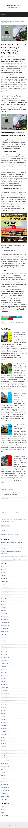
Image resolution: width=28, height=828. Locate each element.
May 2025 (3, 607)
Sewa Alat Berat (14, 5)
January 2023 (4, 690)
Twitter (19, 316)
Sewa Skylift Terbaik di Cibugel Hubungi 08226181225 (14, 559)
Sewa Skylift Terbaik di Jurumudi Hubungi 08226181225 (20, 366)
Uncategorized (4, 815)
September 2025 (5, 595)
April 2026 (3, 575)
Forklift (2, 809)
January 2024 (4, 654)
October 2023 (4, 663)
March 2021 (4, 749)
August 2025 (4, 598)
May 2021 (3, 743)
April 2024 (3, 646)
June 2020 (3, 769)
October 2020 (4, 763)
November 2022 (5, 696)
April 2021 (3, 746)
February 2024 (4, 651)
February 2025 (4, 616)
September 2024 (5, 631)
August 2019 (4, 799)
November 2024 (5, 625)
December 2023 (5, 657)
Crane (2, 806)
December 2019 (5, 787)
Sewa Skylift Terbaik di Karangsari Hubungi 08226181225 (20, 458)
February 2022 (4, 719)
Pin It (11, 319)
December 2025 (5, 587)
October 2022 (4, 699)
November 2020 (5, 760)
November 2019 (5, 790)
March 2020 (4, 778)
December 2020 (5, 757)
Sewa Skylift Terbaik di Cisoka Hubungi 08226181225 (13, 556)
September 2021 (5, 734)
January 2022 (4, 722)
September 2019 (5, 796)
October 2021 (4, 731)
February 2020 (4, 781)
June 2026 (3, 569)
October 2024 (4, 628)
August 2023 (4, 669)
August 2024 (4, 634)
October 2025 (4, 592)
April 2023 (3, 681)
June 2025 (3, 604)
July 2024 (3, 637)
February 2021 (4, 752)
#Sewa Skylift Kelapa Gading (9, 324)
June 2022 (3, 710)
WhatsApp (5, 319)
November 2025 (5, 590)
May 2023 (3, 678)
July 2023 (3, 672)
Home (2, 19)
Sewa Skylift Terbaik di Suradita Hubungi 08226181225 (20, 334)
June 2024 (3, 640)
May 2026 (3, 572)
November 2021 (5, 728)
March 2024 (4, 649)
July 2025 (3, 601)
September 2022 (5, 702)
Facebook (13, 316)
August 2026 (4, 566)
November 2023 (5, 660)
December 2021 (5, 725)
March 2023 (4, 684)
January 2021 (4, 755)
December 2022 (5, 693)
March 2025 (4, 613)
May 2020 (3, 772)
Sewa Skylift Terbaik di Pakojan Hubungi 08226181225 (20, 427)
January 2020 (4, 784)
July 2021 (3, 737)
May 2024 (3, 643)
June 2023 (3, 675)
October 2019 (4, 793)
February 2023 (4, 687)
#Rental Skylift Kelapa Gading (14, 322)
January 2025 (4, 619)
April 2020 (3, 775)
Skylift (7, 19)
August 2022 (4, 704)
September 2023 (5, 666)
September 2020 (5, 766)
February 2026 (4, 581)
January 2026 (4, 584)
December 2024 (5, 622)
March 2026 (4, 578)
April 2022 (3, 713)
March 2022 (4, 716)
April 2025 (3, 610)
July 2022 (3, 707)
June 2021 (3, 740)
